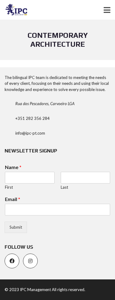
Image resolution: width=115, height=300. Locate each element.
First (9, 187)
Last (64, 187)
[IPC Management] (14, 10)
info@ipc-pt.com (30, 133)
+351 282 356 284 (32, 118)
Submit (16, 227)
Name (13, 167)
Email (12, 199)
